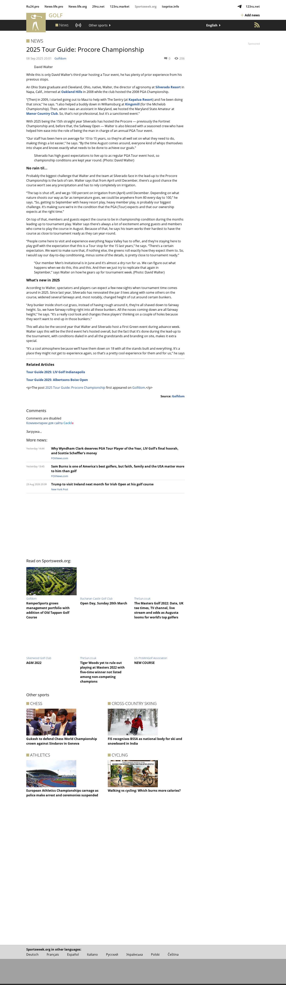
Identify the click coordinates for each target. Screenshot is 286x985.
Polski (155, 954)
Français (53, 954)
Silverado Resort (168, 87)
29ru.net (98, 6)
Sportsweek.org (145, 6)
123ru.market (119, 6)
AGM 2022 (33, 663)
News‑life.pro (54, 6)
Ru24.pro (32, 6)
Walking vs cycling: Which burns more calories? (144, 790)
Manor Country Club (42, 113)
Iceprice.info (170, 6)
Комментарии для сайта (50, 423)
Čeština (173, 954)
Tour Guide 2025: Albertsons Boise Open (57, 380)
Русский (112, 954)
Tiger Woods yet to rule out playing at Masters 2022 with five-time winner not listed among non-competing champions (102, 672)
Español (73, 954)
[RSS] (257, 25)
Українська (134, 954)
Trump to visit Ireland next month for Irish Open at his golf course (102, 484)
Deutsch (32, 954)
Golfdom (60, 58)
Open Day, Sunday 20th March (103, 603)
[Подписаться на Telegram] (239, 6)
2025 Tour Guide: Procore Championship (75, 387)
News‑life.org (77, 6)
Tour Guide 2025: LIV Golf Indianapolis (55, 372)
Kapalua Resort (141, 99)
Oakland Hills (71, 92)
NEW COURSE (144, 663)
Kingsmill (132, 104)
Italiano (92, 954)
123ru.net (253, 6)
